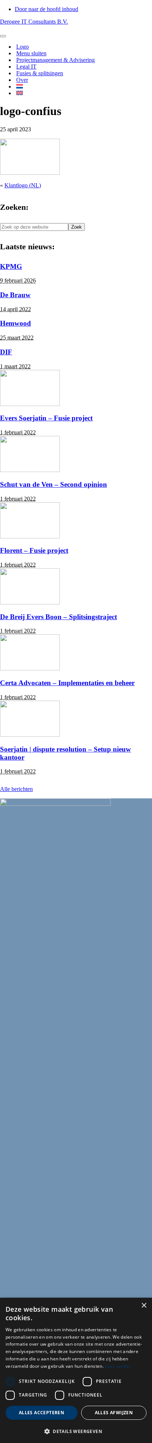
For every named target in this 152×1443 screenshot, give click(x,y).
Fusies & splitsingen (39, 73)
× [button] (143, 1305)
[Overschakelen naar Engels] (19, 89)
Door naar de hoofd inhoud (46, 9)
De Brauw (15, 295)
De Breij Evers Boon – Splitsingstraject (58, 617)
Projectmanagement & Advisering (55, 60)
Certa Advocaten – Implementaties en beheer (67, 683)
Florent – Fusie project (34, 550)
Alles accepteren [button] (41, 1412)
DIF (6, 352)
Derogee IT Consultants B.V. (34, 21)
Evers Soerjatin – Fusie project (46, 418)
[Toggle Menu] (3, 36)
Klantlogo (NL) (22, 185)
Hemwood (15, 323)
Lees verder (117, 1366)
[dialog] (76, 1370)
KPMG (11, 266)
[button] (76, 1431)
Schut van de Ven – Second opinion (53, 484)
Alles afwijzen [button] (114, 1412)
